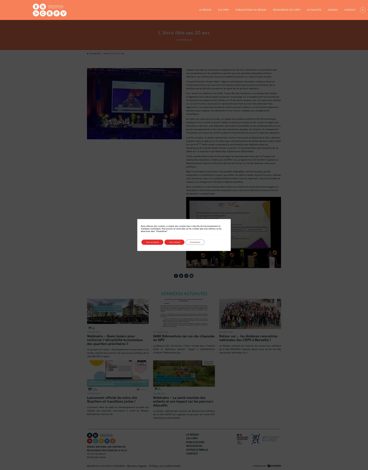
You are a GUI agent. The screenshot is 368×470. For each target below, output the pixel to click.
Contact (350, 9)
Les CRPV (223, 9)
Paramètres (195, 242)
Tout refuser (174, 242)
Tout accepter (152, 242)
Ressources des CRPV (286, 9)
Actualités (314, 9)
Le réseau (205, 9)
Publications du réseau (251, 9)
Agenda (333, 9)
